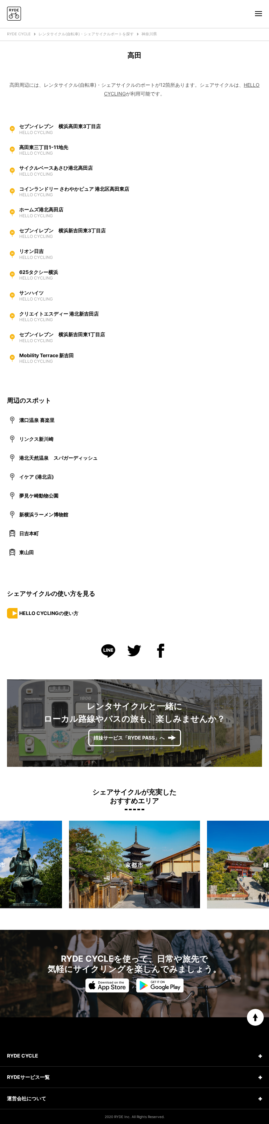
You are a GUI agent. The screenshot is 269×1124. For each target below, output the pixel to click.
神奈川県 (149, 33)
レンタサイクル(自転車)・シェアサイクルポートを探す (86, 33)
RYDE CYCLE (19, 33)
